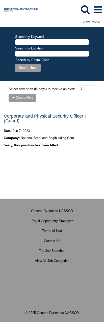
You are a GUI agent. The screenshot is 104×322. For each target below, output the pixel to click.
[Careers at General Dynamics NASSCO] (19, 9)
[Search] (85, 9)
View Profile (91, 22)
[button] (97, 10)
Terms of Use (52, 231)
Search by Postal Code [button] (32, 60)
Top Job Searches (52, 251)
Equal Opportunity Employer (52, 221)
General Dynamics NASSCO (52, 211)
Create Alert (24, 97)
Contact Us (52, 241)
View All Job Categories (52, 261)
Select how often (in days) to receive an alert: (42, 89)
